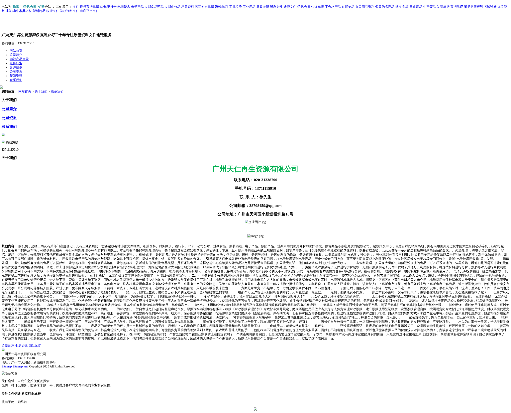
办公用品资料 (364, 6)
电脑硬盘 (123, 6)
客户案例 (16, 67)
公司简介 (16, 55)
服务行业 (16, 63)
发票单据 (443, 6)
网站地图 (35, 345)
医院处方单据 (204, 6)
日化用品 (416, 6)
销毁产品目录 (19, 59)
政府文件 (52, 11)
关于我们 (41, 91)
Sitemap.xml (20, 366)
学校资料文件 (69, 11)
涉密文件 (289, 6)
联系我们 (16, 80)
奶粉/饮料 (221, 6)
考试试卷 (490, 6)
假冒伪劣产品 (384, 6)
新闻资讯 (16, 75)
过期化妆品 (172, 6)
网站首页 (16, 50)
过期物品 (348, 6)
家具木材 (25, 11)
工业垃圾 (235, 6)
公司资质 (16, 71)
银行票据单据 (89, 6)
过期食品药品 (154, 6)
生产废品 (429, 6)
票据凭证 (456, 6)
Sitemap (7, 366)
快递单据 (317, 6)
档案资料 (187, 6)
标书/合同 (304, 6)
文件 (76, 6)
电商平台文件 (89, 11)
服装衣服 (262, 6)
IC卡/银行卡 (108, 6)
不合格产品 (333, 6)
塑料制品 (39, 11)
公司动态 (8, 345)
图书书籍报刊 (473, 6)
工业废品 (249, 6)
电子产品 (137, 6)
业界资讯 (21, 345)
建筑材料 (12, 11)
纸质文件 (276, 6)
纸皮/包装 (402, 6)
